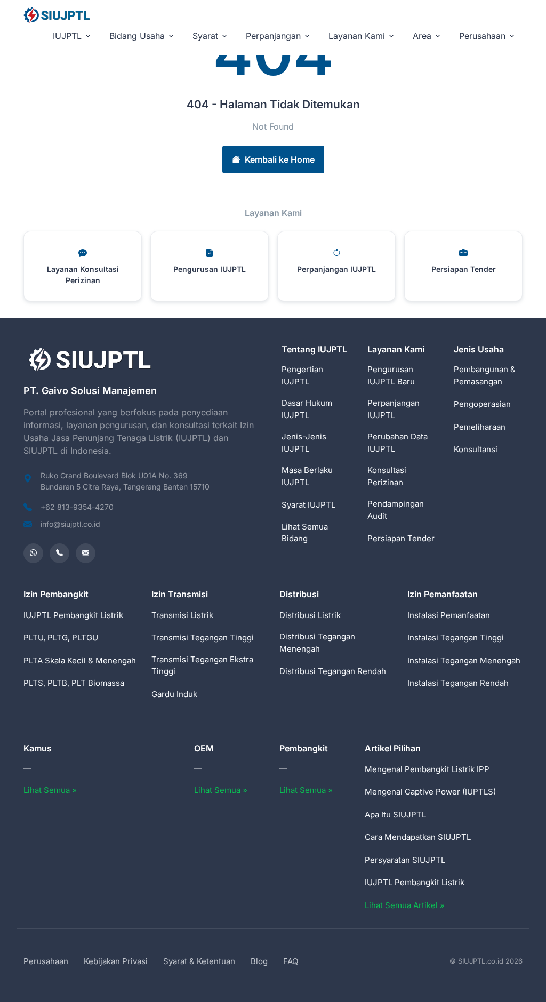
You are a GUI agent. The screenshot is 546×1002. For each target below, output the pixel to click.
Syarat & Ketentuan (199, 961)
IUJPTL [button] (67, 35)
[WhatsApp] (33, 553)
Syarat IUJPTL (308, 505)
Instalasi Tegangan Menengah (463, 660)
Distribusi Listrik (310, 615)
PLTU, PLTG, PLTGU (60, 637)
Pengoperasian (482, 404)
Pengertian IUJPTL (302, 375)
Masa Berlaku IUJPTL (307, 476)
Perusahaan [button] (482, 35)
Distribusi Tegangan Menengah (317, 642)
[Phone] (59, 553)
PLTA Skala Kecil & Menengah (79, 660)
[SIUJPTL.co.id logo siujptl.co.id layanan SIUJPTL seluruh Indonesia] (57, 14)
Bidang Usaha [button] (137, 35)
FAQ (290, 961)
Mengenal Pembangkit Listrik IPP (427, 769)
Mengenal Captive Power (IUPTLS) (430, 792)
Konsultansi (475, 449)
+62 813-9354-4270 (77, 506)
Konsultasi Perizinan (386, 476)
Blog (259, 961)
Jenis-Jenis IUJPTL (304, 442)
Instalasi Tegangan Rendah (458, 683)
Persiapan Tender (401, 538)
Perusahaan (45, 961)
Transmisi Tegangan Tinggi (202, 637)
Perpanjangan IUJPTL (393, 409)
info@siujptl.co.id (70, 523)
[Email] (85, 553)
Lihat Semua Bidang (305, 533)
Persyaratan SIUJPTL (405, 860)
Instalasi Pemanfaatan (448, 615)
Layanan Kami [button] (356, 35)
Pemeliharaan (479, 427)
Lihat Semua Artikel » (405, 905)
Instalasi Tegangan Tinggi (455, 637)
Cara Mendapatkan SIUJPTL (418, 837)
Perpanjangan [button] (273, 35)
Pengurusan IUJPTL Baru (391, 375)
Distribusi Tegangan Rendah (332, 671)
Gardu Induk (174, 694)
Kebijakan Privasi (116, 961)
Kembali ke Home (280, 159)
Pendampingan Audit (395, 510)
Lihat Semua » (50, 790)
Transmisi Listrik (182, 615)
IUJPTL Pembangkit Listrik (73, 615)
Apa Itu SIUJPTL (395, 814)
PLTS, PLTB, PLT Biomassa (73, 683)
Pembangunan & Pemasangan (485, 375)
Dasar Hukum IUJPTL (307, 409)
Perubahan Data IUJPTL (397, 442)
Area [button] (422, 35)
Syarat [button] (205, 35)
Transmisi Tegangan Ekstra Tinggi (202, 665)
